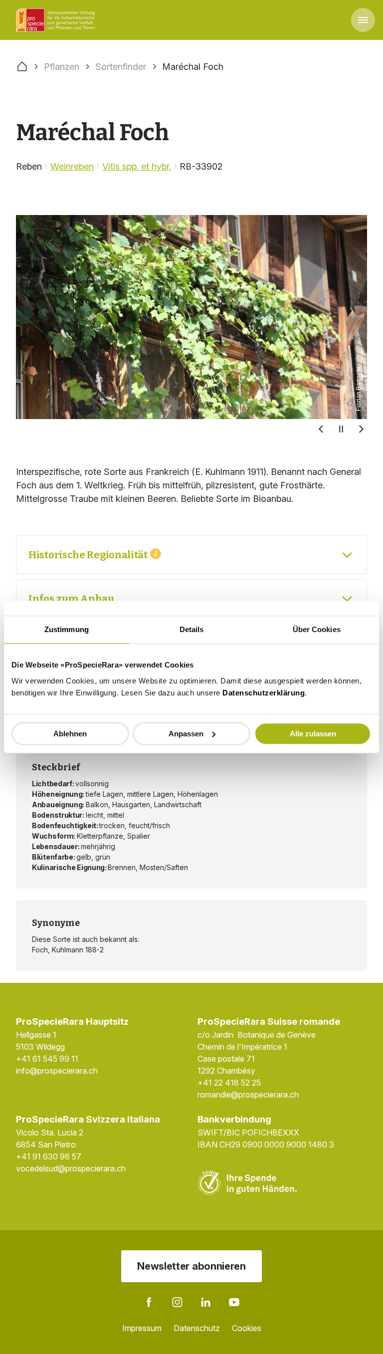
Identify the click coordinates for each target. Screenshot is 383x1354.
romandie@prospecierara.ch (248, 1095)
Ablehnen (70, 733)
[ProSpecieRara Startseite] (57, 20)
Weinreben (72, 166)
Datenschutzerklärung (263, 692)
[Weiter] (361, 429)
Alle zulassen (313, 733)
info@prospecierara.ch (57, 1071)
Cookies (246, 1328)
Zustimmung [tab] (66, 629)
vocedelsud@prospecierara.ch (71, 1168)
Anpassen (186, 733)
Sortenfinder (120, 66)
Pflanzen (61, 66)
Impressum (142, 1328)
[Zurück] (321, 429)
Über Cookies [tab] (317, 629)
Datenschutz (197, 1328)
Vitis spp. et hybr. (136, 166)
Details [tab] (192, 629)
